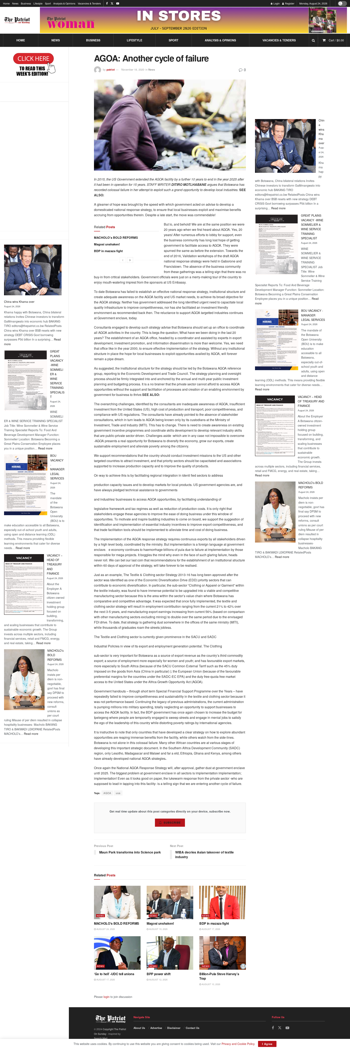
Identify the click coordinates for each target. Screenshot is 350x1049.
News (15, 3)
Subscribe (172, 822)
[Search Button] (313, 40)
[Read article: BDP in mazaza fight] (222, 902)
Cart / (336, 40)
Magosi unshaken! (107, 244)
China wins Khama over (19, 302)
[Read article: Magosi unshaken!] (170, 902)
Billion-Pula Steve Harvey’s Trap (219, 976)
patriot (111, 69)
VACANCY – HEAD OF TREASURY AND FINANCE (54, 564)
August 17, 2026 (210, 929)
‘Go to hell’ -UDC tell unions (114, 974)
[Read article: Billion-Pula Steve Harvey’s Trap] (222, 952)
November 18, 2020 (132, 69)
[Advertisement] (34, 166)
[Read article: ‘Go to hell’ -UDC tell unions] (117, 952)
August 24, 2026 (105, 929)
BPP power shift (158, 974)
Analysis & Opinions (64, 3)
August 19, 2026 (158, 929)
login (107, 997)
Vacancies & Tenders (89, 3)
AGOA (107, 793)
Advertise (156, 1028)
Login (276, 3)
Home (6, 3)
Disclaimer (173, 1028)
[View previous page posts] (123, 260)
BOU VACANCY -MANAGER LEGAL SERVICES (313, 315)
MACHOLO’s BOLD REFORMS (116, 237)
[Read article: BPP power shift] (170, 952)
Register (289, 3)
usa (118, 793)
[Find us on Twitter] (112, 3)
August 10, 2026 (210, 984)
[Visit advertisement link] (193, 20)
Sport (48, 3)
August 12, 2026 (158, 979)
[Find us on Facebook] (107, 3)
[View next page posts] (130, 260)
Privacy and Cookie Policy (238, 1044)
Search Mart (100, 1038)
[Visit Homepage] (17, 20)
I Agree (267, 1044)
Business (26, 3)
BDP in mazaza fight (108, 251)
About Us (139, 1028)
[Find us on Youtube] (117, 3)
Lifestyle (38, 3)
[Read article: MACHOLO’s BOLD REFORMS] (117, 902)
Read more (45, 448)
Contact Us (192, 1028)
